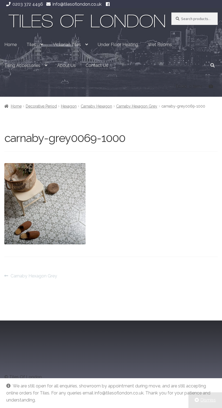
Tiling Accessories (22, 65)
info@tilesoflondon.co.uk (77, 4)
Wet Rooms (160, 44)
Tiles (31, 44)
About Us (66, 65)
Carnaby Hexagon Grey (136, 106)
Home (10, 44)
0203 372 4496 (27, 4)
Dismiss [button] (208, 400)
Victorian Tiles (67, 44)
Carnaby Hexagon (96, 106)
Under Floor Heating (118, 44)
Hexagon (69, 106)
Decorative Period (41, 106)
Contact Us (97, 65)
